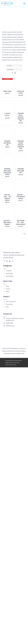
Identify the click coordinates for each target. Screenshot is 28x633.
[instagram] (7, 261)
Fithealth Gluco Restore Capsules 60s (21, 117)
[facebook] (4, 261)
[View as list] (15, 72)
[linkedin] (10, 261)
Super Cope (7, 91)
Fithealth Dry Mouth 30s (7, 143)
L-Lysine (7, 113)
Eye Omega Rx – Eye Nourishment (20, 222)
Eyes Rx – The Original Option (20, 196)
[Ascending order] (20, 65)
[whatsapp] (12, 261)
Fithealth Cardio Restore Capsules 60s (21, 144)
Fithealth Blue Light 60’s (20, 170)
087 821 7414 (9, 323)
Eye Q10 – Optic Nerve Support (7, 222)
